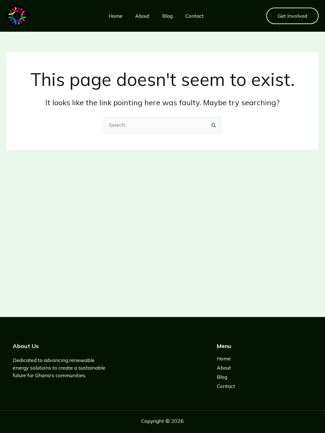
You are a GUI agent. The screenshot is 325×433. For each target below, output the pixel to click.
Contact (194, 16)
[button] (292, 16)
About (142, 16)
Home (116, 16)
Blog (167, 16)
